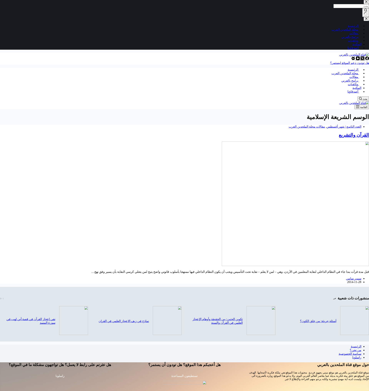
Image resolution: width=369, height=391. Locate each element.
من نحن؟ (355, 350)
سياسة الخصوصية (350, 353)
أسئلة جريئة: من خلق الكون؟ (318, 321)
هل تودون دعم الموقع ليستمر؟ (349, 62)
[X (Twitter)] (362, 59)
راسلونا (356, 357)
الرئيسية (356, 346)
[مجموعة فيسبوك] (353, 59)
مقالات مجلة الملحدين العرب (307, 126)
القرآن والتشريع (354, 134)
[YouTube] (357, 59)
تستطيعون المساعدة (184, 376)
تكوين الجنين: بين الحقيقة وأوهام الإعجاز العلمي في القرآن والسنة (218, 320)
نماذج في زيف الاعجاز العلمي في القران (124, 321)
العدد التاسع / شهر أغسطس (344, 126)
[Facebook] (366, 59)
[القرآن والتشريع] (295, 265)
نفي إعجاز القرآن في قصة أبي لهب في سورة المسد (31, 320)
